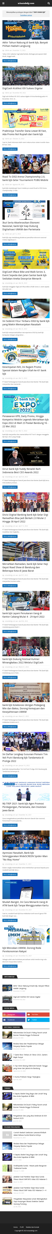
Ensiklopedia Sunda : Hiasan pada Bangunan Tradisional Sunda (30, 1167)
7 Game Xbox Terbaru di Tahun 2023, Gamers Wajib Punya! (30, 1056)
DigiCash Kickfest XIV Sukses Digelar (22, 88)
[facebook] (13, 1020)
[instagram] (13, 1014)
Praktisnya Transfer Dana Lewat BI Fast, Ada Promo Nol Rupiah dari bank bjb (24, 132)
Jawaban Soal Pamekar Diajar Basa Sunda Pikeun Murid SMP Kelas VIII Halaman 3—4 (30, 1189)
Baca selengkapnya (10, 61)
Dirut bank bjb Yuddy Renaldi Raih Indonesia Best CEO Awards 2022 (21, 470)
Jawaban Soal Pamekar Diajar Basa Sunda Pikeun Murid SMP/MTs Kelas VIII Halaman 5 (30, 1178)
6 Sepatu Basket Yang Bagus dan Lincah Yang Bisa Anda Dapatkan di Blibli (30, 1095)
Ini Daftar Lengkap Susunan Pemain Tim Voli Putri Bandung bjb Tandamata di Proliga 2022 (25, 758)
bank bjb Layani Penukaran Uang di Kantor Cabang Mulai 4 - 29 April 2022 (23, 615)
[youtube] (38, 1014)
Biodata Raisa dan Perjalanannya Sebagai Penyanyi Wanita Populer (28, 1045)
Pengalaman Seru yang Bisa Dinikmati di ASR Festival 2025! (30, 1117)
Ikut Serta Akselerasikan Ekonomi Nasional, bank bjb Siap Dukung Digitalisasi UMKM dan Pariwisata (21, 226)
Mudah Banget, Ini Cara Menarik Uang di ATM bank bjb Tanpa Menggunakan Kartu (25, 904)
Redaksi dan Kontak (32, 1227)
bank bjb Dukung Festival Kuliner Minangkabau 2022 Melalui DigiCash (22, 661)
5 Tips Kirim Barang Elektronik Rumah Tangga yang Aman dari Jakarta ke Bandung (30, 1067)
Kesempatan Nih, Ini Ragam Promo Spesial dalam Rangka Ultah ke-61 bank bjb (24, 370)
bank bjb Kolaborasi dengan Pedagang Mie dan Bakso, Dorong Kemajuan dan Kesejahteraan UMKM (23, 708)
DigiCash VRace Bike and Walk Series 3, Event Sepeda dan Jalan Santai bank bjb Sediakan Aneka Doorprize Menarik (24, 275)
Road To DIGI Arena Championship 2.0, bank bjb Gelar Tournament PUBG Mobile (25, 178)
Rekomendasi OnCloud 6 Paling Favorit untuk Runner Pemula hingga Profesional (30, 1034)
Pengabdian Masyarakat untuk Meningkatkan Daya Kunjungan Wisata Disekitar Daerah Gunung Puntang (30, 1201)
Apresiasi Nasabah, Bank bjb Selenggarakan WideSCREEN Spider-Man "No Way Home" (25, 856)
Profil (22, 1227)
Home (16, 1227)
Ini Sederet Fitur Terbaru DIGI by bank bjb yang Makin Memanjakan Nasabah (25, 323)
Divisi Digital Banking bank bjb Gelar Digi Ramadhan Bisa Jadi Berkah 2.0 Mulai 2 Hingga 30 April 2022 (25, 518)
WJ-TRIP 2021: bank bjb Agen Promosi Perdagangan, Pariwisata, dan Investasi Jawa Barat (24, 807)
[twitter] (38, 1020)
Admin (7, 50)
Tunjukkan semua (26, 15)
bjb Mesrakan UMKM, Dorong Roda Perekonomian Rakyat (21, 949)
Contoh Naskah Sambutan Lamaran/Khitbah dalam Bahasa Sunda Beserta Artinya (30, 1134)
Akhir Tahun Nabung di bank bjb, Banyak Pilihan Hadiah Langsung (25, 44)
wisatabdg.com (10, 283)
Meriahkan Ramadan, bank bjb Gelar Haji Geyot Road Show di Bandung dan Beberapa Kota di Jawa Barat (25, 567)
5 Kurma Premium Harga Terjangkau (26, 1077)
